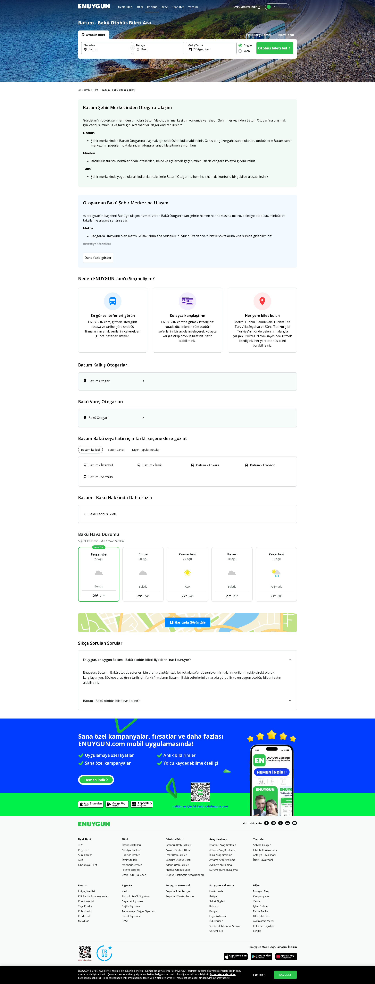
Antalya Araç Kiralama (222, 860)
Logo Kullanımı (217, 916)
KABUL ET (285, 974)
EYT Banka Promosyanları (93, 896)
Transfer (259, 839)
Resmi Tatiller (261, 911)
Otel (125, 839)
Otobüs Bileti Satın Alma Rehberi (185, 875)
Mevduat (83, 921)
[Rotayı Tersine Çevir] (132, 48)
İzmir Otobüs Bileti (176, 855)
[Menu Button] (277, 6)
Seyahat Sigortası (132, 901)
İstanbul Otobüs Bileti (178, 845)
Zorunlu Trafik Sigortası (136, 896)
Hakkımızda (216, 891)
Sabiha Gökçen (262, 845)
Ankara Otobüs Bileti (178, 850)
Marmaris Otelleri (132, 865)
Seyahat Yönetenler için (180, 896)
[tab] (93, 34)
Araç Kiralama (218, 839)
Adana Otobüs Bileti (177, 865)
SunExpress (85, 855)
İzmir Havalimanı (263, 860)
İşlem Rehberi (261, 906)
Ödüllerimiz (216, 921)
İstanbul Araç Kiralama (222, 845)
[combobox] (108, 49)
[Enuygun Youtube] (294, 824)
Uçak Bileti (85, 839)
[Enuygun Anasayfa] (94, 7)
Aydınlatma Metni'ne (223, 974)
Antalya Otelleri (131, 850)
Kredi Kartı (84, 916)
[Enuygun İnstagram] (273, 824)
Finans (82, 885)
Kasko (125, 891)
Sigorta (127, 885)
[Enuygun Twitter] (280, 824)
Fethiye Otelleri (131, 869)
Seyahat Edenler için (178, 891)
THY (80, 845)
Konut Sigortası (131, 916)
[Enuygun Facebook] (266, 824)
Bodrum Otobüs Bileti (178, 860)
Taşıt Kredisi (85, 906)
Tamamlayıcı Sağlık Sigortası (138, 911)
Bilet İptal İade (261, 916)
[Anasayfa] (79, 90)
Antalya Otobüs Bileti (178, 869)
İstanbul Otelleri (131, 845)
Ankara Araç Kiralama (222, 850)
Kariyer (213, 911)
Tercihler (259, 974)
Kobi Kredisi (85, 911)
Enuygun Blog (261, 891)
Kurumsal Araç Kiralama (223, 869)
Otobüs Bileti (91, 90)
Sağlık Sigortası (131, 906)
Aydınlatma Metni (263, 921)
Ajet (80, 860)
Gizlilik (257, 931)
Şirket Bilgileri (217, 901)
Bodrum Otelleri (131, 855)
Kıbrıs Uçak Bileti (87, 865)
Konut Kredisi (86, 901)
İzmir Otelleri (129, 860)
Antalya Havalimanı (264, 855)
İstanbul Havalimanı (265, 850)
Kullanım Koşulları (263, 926)
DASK (125, 921)
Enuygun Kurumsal (178, 885)
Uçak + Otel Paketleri (134, 875)
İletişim (213, 896)
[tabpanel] (187, 49)
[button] (187, 622)
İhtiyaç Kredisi (86, 891)
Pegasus (83, 850)
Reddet (107, 978)
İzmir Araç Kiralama (220, 855)
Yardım (257, 901)
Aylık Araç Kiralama (220, 865)
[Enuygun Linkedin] (287, 824)
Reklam (213, 906)
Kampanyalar (261, 896)
